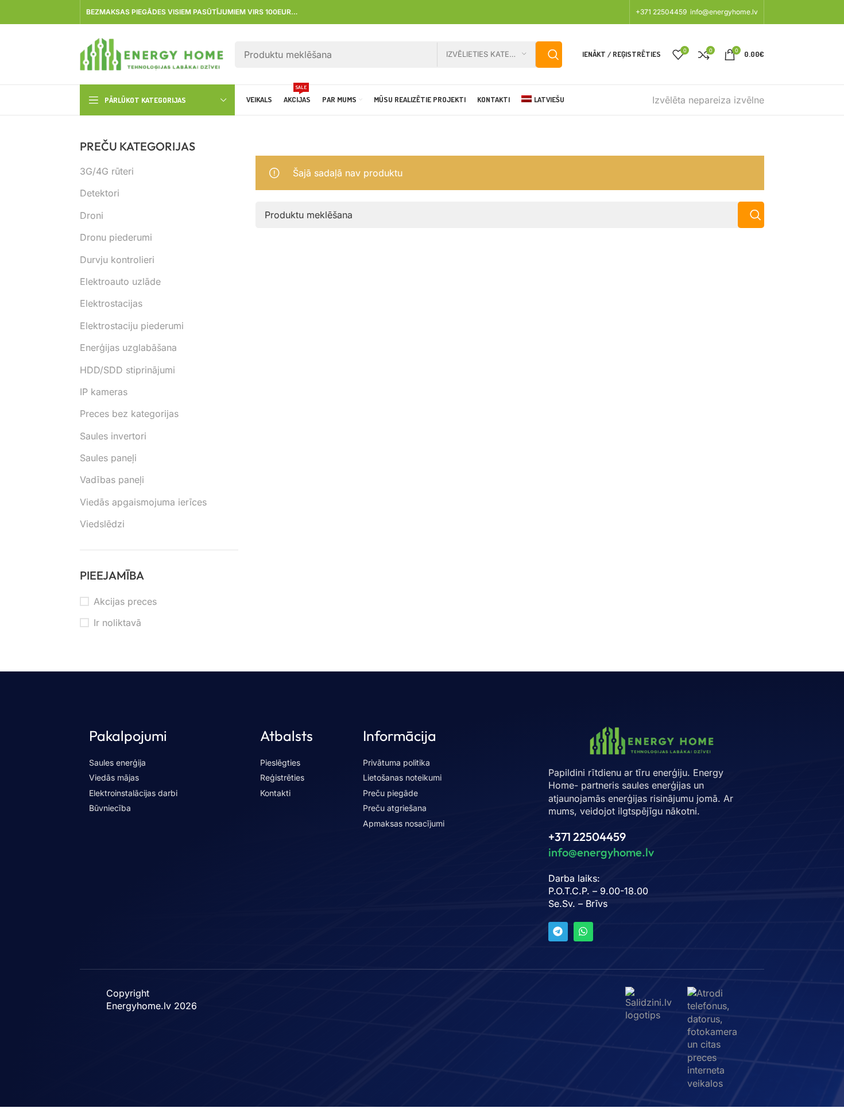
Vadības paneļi (112, 479)
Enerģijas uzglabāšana (128, 347)
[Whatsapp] (583, 931)
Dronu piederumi (116, 237)
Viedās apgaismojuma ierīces (143, 502)
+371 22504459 (662, 11)
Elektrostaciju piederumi (132, 325)
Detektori (99, 193)
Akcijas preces (125, 601)
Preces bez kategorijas (129, 413)
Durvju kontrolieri (117, 259)
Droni (91, 215)
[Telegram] (558, 931)
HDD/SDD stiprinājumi (127, 370)
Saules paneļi (108, 458)
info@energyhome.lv (724, 11)
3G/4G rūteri (107, 171)
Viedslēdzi (102, 524)
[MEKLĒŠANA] (549, 54)
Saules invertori (113, 436)
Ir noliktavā (117, 622)
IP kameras (103, 391)
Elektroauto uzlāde (120, 281)
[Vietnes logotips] (151, 53)
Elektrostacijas (111, 303)
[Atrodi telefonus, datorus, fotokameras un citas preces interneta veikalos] (712, 1037)
